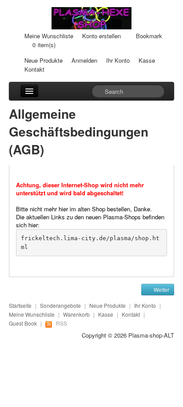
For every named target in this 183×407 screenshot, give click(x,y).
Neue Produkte (43, 60)
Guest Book (23, 323)
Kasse (147, 60)
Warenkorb (76, 314)
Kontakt (34, 69)
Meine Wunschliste (48, 36)
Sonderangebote (60, 305)
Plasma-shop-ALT (151, 335)
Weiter (160, 289)
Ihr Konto (118, 60)
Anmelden (84, 60)
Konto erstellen (101, 36)
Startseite (20, 305)
